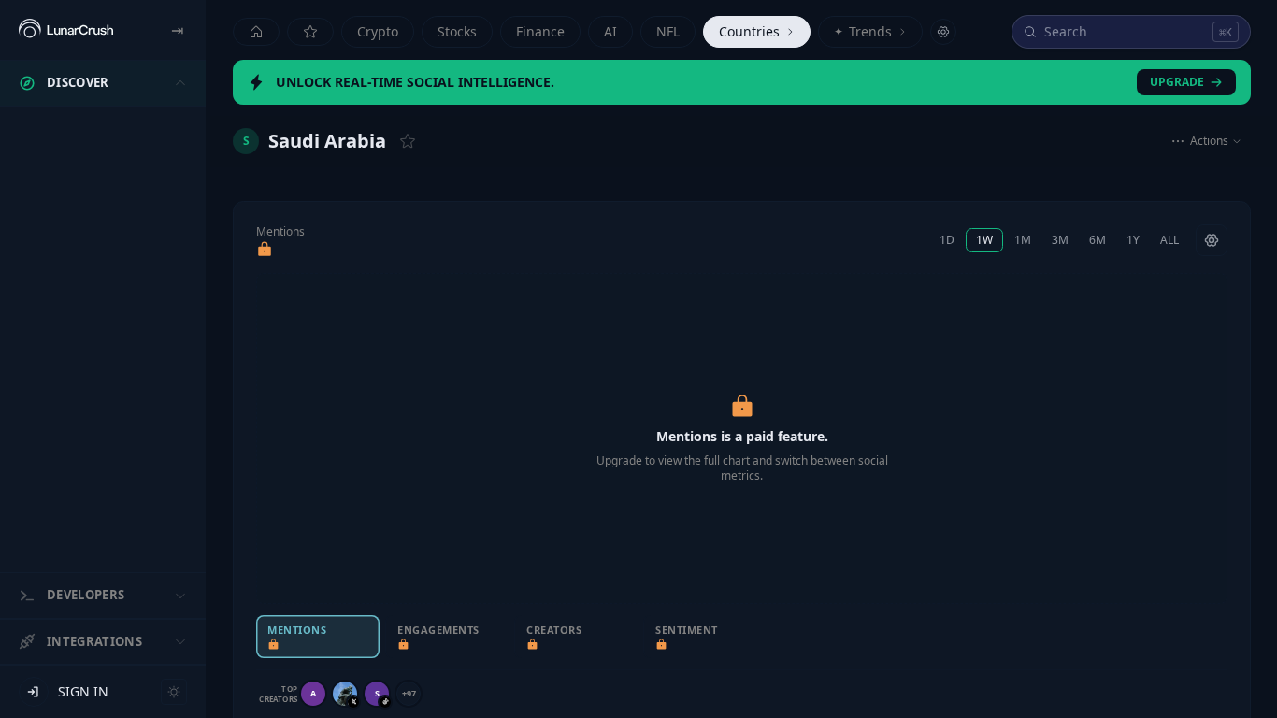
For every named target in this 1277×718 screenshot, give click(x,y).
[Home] (256, 32)
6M (1097, 240)
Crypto (377, 31)
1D (947, 240)
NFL (668, 31)
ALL (1169, 240)
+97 (409, 693)
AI (610, 31)
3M (1060, 240)
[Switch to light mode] (174, 692)
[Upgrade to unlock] (264, 249)
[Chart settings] (1211, 240)
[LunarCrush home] (66, 30)
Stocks (457, 31)
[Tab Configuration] (943, 32)
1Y (1133, 240)
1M (1022, 240)
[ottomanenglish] (345, 694)
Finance (540, 31)
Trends (863, 31)
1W (984, 240)
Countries (749, 31)
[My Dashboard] (310, 32)
